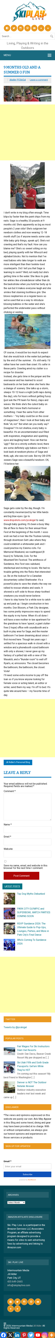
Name (8, 824)
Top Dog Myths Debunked (31, 893)
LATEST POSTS (12, 886)
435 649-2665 (15, 1281)
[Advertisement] (27, 132)
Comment (10, 791)
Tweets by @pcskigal (15, 1027)
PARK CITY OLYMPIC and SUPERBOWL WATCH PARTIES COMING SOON (33, 912)
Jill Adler (37, 1325)
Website (8, 849)
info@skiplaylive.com (18, 1285)
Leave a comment (39, 80)
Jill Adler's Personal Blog (18, 762)
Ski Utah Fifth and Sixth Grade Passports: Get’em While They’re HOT (33, 1066)
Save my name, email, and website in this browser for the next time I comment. (25, 866)
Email (7, 836)
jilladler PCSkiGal (18, 80)
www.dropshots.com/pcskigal (20, 520)
